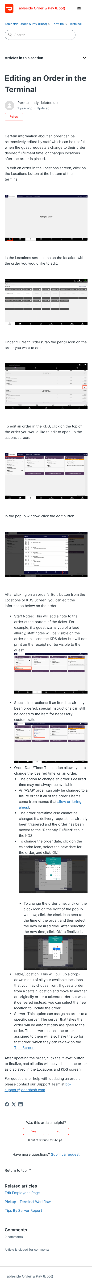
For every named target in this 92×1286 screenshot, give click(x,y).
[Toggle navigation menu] (79, 8)
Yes (33, 1131)
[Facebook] (7, 1104)
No (58, 1131)
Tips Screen (24, 1047)
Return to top (16, 1170)
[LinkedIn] (20, 1104)
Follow (14, 116)
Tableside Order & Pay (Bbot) (26, 24)
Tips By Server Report (23, 1210)
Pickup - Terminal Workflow (28, 1202)
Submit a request (65, 1154)
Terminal (58, 24)
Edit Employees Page (22, 1193)
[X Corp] (14, 1104)
